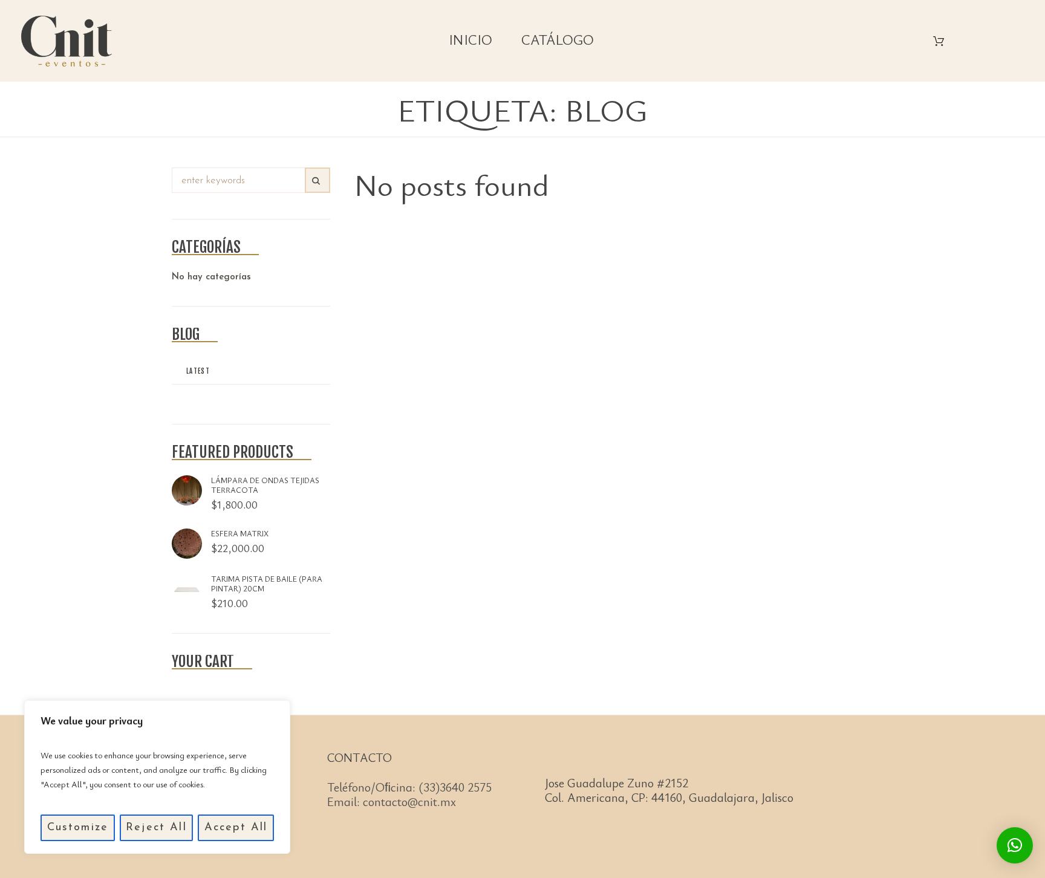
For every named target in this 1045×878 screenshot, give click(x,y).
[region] (157, 777)
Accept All (236, 827)
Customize (77, 827)
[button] (1015, 845)
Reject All (156, 827)
